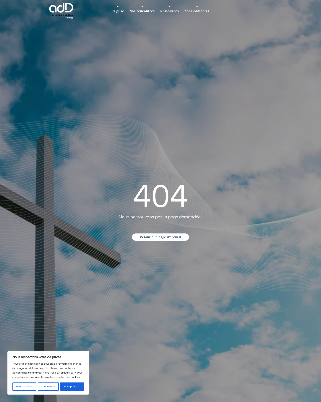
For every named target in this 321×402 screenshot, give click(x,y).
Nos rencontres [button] (142, 11)
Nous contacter (197, 11)
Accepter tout (72, 386)
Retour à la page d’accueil (160, 237)
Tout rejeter (48, 386)
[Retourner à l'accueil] (61, 11)
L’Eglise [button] (118, 11)
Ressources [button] (169, 11)
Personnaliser (24, 386)
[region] (48, 373)
